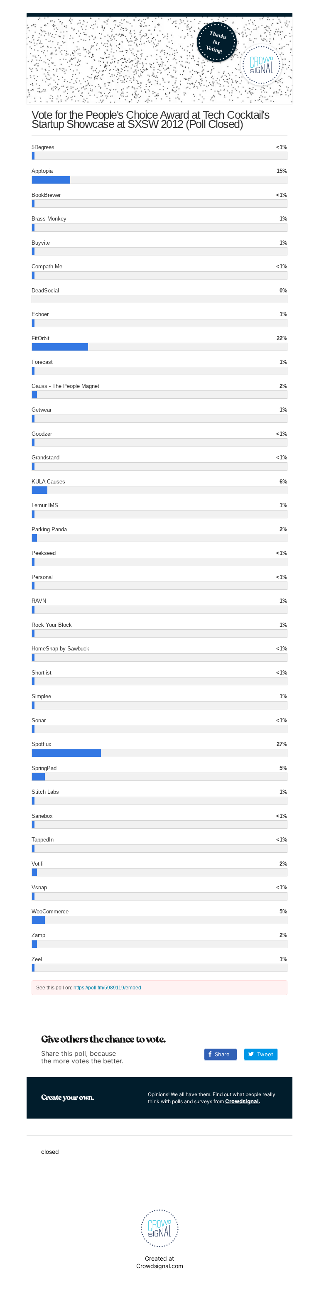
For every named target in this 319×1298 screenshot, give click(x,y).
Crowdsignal (242, 1101)
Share (220, 1054)
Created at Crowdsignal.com (159, 1262)
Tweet (263, 1054)
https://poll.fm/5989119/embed (107, 988)
